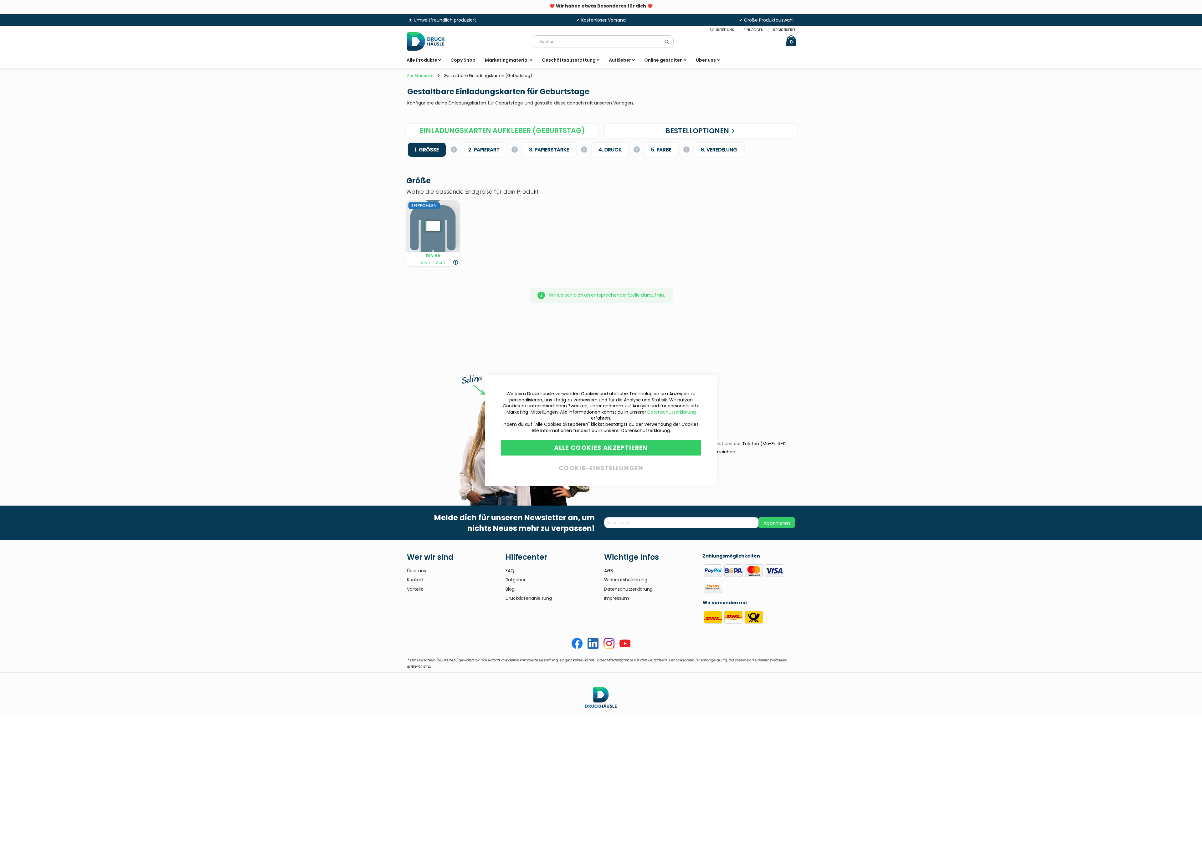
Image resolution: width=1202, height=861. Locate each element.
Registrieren (785, 30)
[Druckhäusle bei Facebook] (577, 647)
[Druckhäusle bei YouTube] (624, 647)
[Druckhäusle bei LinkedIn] (593, 647)
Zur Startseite (420, 76)
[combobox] (603, 41)
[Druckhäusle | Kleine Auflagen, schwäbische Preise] (430, 41)
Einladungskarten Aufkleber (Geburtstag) (502, 130)
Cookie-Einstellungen (601, 467)
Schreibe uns (722, 30)
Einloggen (753, 30)
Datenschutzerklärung (671, 412)
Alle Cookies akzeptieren (601, 447)
